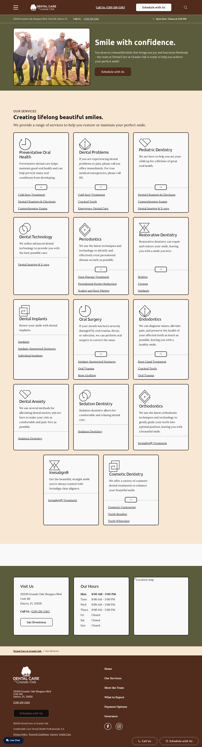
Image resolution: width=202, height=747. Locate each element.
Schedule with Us (153, 7)
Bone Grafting (87, 375)
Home (108, 668)
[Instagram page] (119, 726)
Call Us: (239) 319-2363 (110, 7)
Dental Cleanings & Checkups (37, 201)
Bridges (143, 277)
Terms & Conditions (39, 734)
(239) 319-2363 (91, 18)
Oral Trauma (86, 368)
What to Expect (114, 697)
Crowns (143, 283)
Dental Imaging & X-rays (153, 208)
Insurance (111, 716)
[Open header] (16, 7)
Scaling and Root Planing (93, 290)
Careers (54, 734)
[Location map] (161, 606)
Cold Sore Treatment (31, 194)
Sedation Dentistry (30, 438)
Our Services (112, 678)
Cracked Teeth (87, 201)
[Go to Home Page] (43, 7)
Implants (143, 290)
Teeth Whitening (119, 521)
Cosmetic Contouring (122, 507)
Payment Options (115, 706)
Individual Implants (30, 355)
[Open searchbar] (186, 7)
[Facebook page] (107, 726)
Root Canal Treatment (152, 361)
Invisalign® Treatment (152, 443)
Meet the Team (114, 687)
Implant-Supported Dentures (37, 348)
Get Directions (36, 622)
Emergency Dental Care (93, 208)
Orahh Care (65, 734)
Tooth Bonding (117, 514)
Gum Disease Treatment (93, 277)
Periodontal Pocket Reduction (97, 283)
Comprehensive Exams (32, 208)
